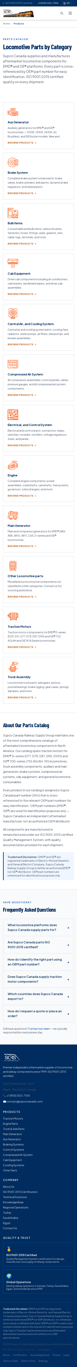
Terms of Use (28, 1361)
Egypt (6, 1223)
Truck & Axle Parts (13, 1128)
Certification (20, 1355)
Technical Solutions (15, 1197)
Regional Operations (15, 1207)
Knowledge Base (13, 1202)
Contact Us (10, 1228)
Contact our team (39, 1028)
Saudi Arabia (10, 1217)
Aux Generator (12, 1139)
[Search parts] (61, 13)
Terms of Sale (10, 1361)
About (6, 1355)
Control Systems (13, 1149)
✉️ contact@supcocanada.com (23, 1101)
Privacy (46, 1349)
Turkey (7, 1212)
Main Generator (12, 1134)
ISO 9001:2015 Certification (20, 1191)
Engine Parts (10, 1123)
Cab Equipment (12, 1160)
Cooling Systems (13, 1165)
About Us (8, 1186)
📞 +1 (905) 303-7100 (16, 1095)
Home (6, 23)
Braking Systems (13, 1144)
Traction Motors (13, 1118)
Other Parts (10, 1170)
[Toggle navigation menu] (70, 13)
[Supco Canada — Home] (19, 13)
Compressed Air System (18, 1154)
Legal (66, 1355)
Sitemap (43, 1361)
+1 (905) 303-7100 (48, 3)
